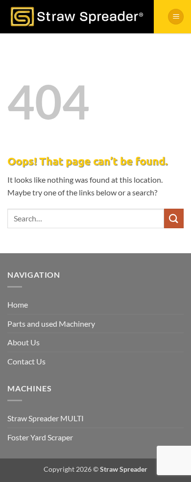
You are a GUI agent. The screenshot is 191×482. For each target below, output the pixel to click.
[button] (176, 17)
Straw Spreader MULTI (45, 418)
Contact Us (26, 361)
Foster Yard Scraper (40, 437)
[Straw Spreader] (77, 16)
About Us (23, 342)
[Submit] (174, 218)
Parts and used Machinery (51, 323)
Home (17, 304)
